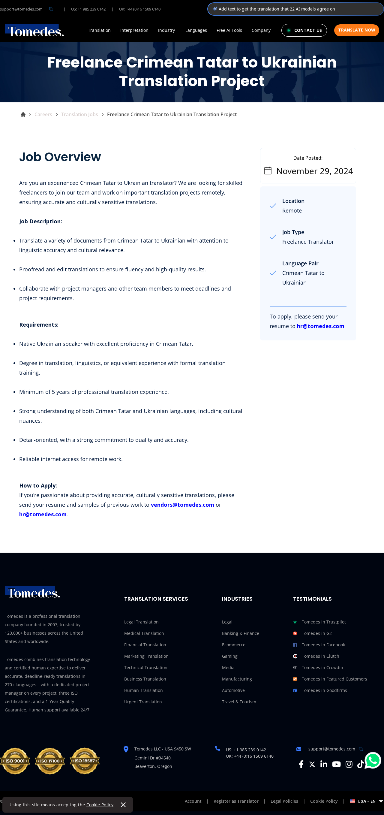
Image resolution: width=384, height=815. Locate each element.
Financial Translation (145, 644)
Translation (99, 30)
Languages (196, 30)
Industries (237, 598)
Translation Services (156, 598)
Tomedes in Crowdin (322, 667)
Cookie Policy (100, 804)
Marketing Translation (146, 656)
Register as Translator (236, 801)
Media (228, 667)
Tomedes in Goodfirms (324, 690)
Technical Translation (145, 667)
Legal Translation (141, 622)
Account (193, 801)
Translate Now (356, 30)
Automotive (233, 690)
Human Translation (143, 690)
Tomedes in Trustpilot (324, 622)
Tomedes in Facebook (323, 644)
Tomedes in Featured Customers (334, 679)
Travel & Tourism (239, 702)
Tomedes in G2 (317, 633)
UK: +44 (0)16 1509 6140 (139, 9)
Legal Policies (284, 801)
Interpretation (134, 30)
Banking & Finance (240, 633)
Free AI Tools (229, 30)
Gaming (230, 656)
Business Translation (145, 679)
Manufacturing (237, 679)
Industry (166, 30)
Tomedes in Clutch (320, 656)
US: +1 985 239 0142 (88, 9)
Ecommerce (233, 644)
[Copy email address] (51, 9)
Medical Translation (144, 633)
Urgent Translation (143, 702)
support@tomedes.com (21, 9)
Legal (227, 622)
